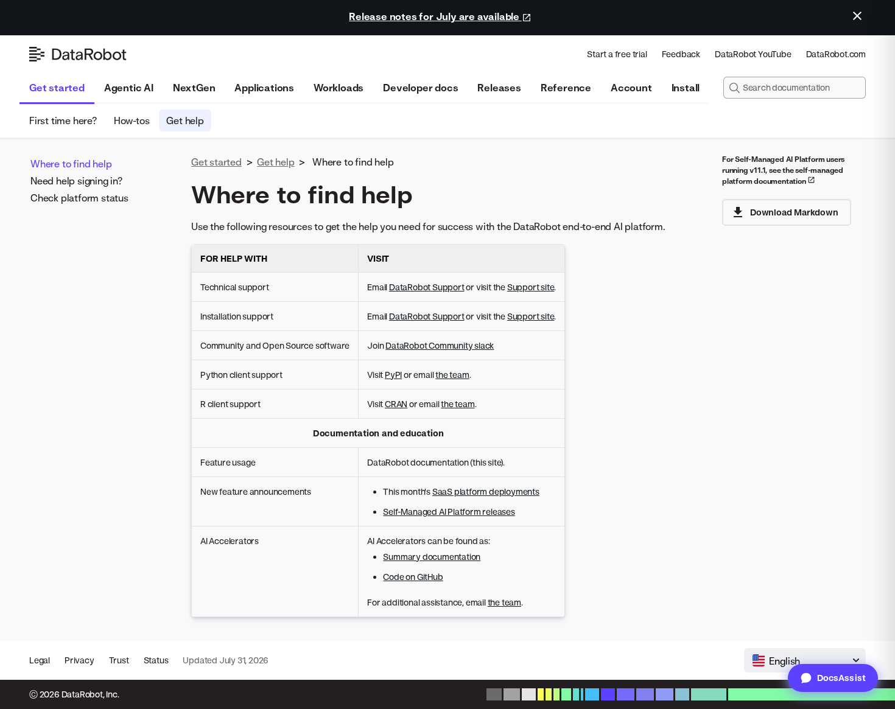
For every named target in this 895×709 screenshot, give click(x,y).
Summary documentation (431, 556)
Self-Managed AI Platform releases (448, 511)
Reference (566, 88)
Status (156, 660)
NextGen (194, 88)
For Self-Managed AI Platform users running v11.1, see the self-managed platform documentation (783, 170)
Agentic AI (128, 88)
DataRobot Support (427, 287)
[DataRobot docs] (77, 54)
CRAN (396, 404)
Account (631, 88)
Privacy (79, 660)
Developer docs (420, 88)
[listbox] (805, 660)
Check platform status (79, 198)
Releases (499, 88)
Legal (39, 660)
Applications (264, 88)
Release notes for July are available (435, 16)
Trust (119, 660)
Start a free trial (617, 54)
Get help (184, 120)
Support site (531, 287)
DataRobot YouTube (753, 54)
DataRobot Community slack (439, 345)
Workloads (338, 88)
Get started (57, 88)
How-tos (132, 120)
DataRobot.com (836, 54)
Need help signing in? (76, 181)
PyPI (393, 374)
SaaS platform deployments (485, 491)
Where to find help (71, 164)
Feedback (681, 54)
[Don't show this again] (857, 16)
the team (452, 374)
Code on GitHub (413, 576)
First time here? (63, 120)
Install (686, 88)
